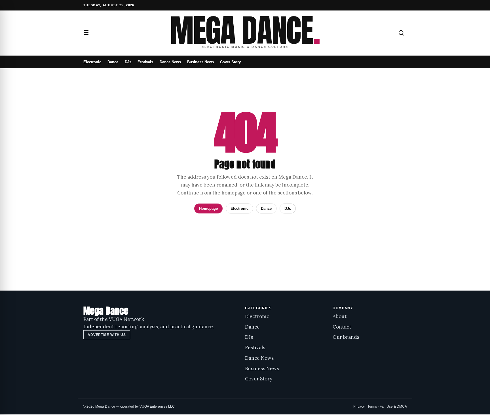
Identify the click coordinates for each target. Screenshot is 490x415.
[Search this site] (401, 32)
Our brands (346, 337)
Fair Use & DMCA (393, 406)
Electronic (92, 62)
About (340, 316)
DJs (128, 62)
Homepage (208, 208)
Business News (200, 62)
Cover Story (230, 62)
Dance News (170, 62)
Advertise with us (107, 335)
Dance (112, 62)
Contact (342, 327)
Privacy (359, 406)
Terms (372, 406)
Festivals (145, 62)
